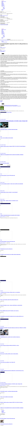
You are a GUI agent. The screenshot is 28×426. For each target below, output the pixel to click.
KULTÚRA (2, 372)
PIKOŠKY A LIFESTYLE (5, 166)
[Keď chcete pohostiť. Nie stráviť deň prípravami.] (4, 173)
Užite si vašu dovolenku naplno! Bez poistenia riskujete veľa (9, 299)
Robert (4, 6)
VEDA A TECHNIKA (4, 319)
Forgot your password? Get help (4, 15)
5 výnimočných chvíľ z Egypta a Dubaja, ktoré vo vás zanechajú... (10, 292)
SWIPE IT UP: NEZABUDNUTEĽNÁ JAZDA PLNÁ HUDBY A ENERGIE (11, 154)
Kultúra (3, 41)
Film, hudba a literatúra (3, 119)
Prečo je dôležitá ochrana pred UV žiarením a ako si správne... (9, 310)
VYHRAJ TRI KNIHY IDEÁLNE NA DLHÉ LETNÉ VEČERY (10, 215)
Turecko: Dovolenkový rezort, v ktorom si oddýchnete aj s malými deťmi (11, 305)
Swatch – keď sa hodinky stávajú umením (6, 137)
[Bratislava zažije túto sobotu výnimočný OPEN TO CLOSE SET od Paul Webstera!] (4, 144)
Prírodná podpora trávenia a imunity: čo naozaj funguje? (9, 192)
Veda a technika (2, 326)
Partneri (3, 411)
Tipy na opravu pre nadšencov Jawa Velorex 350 (7, 362)
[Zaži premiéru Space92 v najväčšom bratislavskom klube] (4, 127)
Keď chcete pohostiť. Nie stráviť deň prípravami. (7, 175)
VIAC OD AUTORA (9, 112)
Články (1, 136)
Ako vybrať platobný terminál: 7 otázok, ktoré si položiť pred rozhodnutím (11, 183)
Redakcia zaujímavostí (2, 47)
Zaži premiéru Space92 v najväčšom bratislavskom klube (8, 129)
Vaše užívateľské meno (9, 13)
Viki (3, 7)
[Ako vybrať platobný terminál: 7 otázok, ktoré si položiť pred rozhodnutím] (4, 181)
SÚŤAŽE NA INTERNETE (5, 203)
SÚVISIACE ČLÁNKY (3, 112)
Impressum (3, 410)
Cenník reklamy (3, 412)
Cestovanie (3, 5)
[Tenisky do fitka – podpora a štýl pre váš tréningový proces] (4, 198)
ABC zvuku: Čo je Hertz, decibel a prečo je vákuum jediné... (9, 353)
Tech (2, 2)
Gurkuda (1, 293)
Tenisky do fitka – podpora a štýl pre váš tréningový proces (9, 200)
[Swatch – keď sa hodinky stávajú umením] (4, 135)
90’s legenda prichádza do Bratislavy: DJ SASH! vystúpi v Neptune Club (13, 120)
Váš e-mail (8, 18)
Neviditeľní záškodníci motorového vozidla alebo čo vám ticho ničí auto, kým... (12, 370)
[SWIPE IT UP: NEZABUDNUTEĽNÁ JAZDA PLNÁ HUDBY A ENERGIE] (4, 152)
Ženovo (3, 32)
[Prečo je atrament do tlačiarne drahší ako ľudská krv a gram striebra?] (4, 343)
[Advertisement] (8, 26)
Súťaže (2, 9)
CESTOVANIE (3, 280)
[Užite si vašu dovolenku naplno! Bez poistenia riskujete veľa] (2, 298)
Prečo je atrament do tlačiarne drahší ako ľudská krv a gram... (9, 345)
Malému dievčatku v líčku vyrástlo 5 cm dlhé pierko (11, 105)
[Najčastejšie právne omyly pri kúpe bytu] (2, 247)
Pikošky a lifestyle (4, 1)
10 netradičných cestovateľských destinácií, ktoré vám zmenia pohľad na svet (11, 316)
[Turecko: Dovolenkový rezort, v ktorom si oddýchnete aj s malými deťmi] (2, 303)
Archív (4, 8)
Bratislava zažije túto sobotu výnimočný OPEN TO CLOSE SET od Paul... (11, 402)
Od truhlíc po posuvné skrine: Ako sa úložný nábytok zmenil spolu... (10, 254)
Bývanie (3, 3)
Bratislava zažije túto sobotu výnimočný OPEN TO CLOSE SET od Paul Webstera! (12, 146)
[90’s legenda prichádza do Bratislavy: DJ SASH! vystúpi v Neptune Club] (4, 118)
